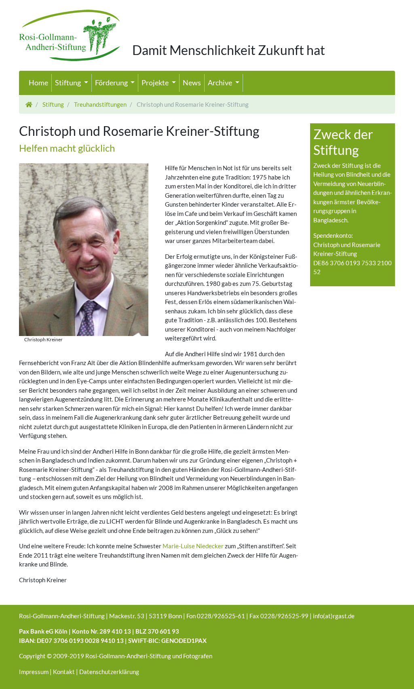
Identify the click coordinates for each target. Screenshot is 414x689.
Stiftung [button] (68, 82)
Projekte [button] (156, 82)
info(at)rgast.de (334, 615)
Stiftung (52, 104)
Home (38, 82)
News (192, 82)
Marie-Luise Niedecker (193, 546)
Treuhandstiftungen (100, 104)
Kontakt (64, 671)
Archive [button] (220, 82)
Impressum (34, 671)
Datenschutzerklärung (109, 671)
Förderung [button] (112, 82)
